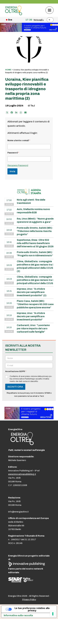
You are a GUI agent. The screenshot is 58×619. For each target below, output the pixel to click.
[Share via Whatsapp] (21, 113)
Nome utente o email (18, 140)
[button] (49, 10)
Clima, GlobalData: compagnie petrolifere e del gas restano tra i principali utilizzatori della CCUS (35, 280)
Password (13, 153)
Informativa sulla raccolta (18, 615)
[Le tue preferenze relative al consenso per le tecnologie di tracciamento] (53, 614)
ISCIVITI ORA (15, 386)
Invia (12, 171)
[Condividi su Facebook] (12, 113)
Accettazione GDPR (15, 371)
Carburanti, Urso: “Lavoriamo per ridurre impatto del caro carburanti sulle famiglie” (33, 328)
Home (8, 70)
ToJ (32, 105)
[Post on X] (7, 113)
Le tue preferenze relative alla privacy (32, 609)
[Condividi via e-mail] (25, 113)
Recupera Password (17, 165)
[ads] (29, 418)
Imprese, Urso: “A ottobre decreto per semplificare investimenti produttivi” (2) (31, 292)
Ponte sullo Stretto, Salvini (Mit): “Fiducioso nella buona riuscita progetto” (35, 231)
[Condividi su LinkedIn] (16, 113)
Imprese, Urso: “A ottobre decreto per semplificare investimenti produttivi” (31, 316)
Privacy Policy (29, 599)
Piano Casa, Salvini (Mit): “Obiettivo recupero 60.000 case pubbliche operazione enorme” (35, 304)
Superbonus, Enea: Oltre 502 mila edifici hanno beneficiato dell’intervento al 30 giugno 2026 (35, 243)
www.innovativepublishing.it (22, 474)
